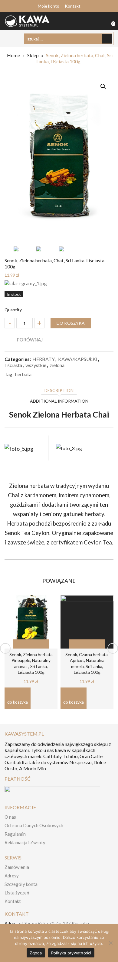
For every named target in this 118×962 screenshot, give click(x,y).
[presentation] (5, 648)
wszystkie (35, 365)
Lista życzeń (17, 892)
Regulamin (15, 834)
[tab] (59, 391)
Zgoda (36, 952)
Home (13, 55)
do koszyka (71, 323)
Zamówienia (17, 867)
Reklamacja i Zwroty (25, 842)
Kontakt (72, 6)
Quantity (13, 309)
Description (59, 390)
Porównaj (30, 339)
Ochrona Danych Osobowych (34, 825)
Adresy (12, 875)
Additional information (59, 401)
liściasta (13, 365)
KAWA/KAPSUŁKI (77, 359)
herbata (23, 374)
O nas (10, 817)
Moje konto (48, 6)
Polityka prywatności (71, 952)
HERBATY (43, 359)
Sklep (33, 55)
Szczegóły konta (21, 884)
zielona (57, 365)
